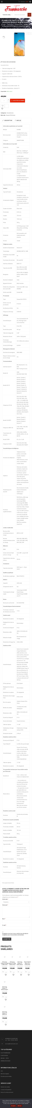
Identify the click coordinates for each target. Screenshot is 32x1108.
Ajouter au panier (18, 100)
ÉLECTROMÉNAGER (5, 1052)
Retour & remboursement (7, 1092)
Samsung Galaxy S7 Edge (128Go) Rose (12, 963)
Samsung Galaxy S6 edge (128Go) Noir (4, 963)
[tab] (7, 120)
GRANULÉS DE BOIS (5, 1060)
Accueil (3, 24)
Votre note (5, 899)
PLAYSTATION (4, 1055)
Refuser (20, 1105)
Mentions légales (5, 1073)
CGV (2, 1071)
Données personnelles (6, 1076)
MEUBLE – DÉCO (5, 1058)
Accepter (13, 1105)
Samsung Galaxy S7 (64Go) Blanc (20, 963)
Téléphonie (10, 24)
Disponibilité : (4, 91)
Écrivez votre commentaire (9, 61)
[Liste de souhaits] (2, 106)
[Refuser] (30, 1103)
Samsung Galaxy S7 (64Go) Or (4, 1013)
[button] (2, 971)
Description (8, 120)
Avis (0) (18, 120)
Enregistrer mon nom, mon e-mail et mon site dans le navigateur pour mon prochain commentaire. (15, 934)
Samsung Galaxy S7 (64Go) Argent (4, 988)
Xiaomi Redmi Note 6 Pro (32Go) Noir (27, 963)
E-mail (4, 925)
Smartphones (18, 24)
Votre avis (5, 905)
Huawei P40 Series (10, 115)
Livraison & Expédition (6, 1089)
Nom (3, 918)
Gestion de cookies (5, 1087)
